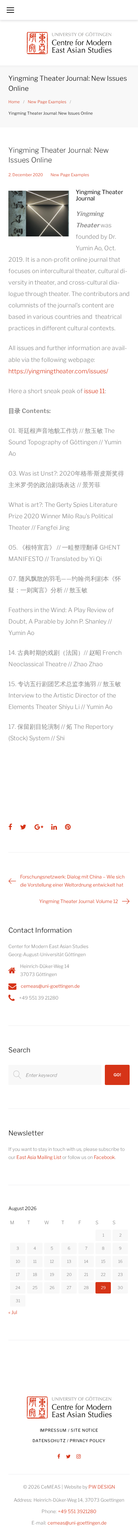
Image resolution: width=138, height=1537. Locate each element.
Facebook (104, 1157)
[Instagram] (78, 1457)
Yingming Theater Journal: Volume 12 (78, 901)
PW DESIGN (101, 1487)
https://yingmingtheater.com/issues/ (58, 371)
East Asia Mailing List (38, 1157)
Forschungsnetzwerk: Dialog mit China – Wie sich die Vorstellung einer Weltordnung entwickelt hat (72, 881)
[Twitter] (68, 1457)
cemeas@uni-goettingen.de (50, 986)
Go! (117, 1074)
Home (14, 101)
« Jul (12, 1312)
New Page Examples (47, 101)
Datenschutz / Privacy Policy (68, 1440)
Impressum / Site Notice (69, 1430)
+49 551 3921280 (77, 1511)
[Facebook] (58, 1457)
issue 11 (94, 391)
